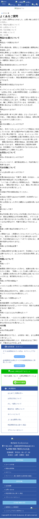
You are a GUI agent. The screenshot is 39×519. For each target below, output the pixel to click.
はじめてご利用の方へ (15, 393)
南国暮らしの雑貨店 (12, 507)
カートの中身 (10, 464)
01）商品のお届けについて (10, 25)
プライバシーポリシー (15, 430)
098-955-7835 (15, 449)
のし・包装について (14, 404)
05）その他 (4, 35)
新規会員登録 (10, 468)
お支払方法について (14, 398)
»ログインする (19, 356)
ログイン (8, 472)
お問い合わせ (10, 489)
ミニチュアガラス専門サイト (15, 511)
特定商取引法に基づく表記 (17, 425)
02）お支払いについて (8, 27)
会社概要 (8, 486)
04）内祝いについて (7, 32)
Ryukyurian (20, 515)
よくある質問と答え (14, 419)
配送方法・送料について (16, 409)
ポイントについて (14, 414)
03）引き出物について (8, 30)
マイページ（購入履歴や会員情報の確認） (19, 476)
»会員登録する (19, 365)
